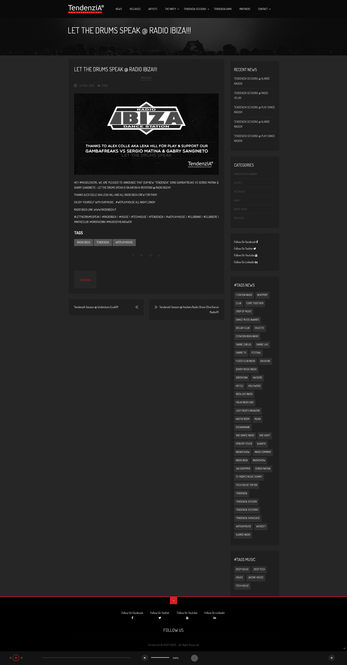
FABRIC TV (241, 352)
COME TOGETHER (254, 303)
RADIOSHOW (259, 460)
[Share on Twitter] (141, 255)
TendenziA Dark (223, 9)
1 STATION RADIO (244, 294)
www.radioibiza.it (105, 209)
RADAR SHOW (243, 451)
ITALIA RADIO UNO (245, 402)
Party (237, 200)
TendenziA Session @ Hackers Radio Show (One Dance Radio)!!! (189, 309)
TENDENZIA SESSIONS (247, 509)
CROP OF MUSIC (244, 311)
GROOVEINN (242, 377)
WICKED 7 (261, 526)
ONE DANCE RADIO (245, 435)
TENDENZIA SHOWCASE (248, 518)
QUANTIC (261, 443)
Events (238, 182)
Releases (135, 9)
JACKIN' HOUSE (256, 577)
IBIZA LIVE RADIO (244, 393)
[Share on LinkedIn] (159, 255)
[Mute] (145, 658)
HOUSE (239, 577)
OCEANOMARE (243, 427)
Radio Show (240, 209)
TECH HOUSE (242, 585)
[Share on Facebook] (133, 255)
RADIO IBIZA (83, 242)
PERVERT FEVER (244, 443)
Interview (239, 191)
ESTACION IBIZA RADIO (247, 336)
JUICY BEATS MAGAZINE (248, 410)
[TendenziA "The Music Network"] (86, 9)
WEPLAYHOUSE (124, 242)
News (119, 9)
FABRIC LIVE (262, 344)
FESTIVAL (256, 352)
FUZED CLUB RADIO (245, 360)
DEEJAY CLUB (243, 327)
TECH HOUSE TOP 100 (246, 484)
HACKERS (257, 377)
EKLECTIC (259, 327)
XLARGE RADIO (243, 534)
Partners (244, 9)
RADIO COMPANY (263, 451)
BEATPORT (262, 294)
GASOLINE (265, 360)
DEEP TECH (259, 569)
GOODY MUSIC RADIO (246, 369)
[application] (173, 658)
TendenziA (85, 280)
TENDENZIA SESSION (246, 501)
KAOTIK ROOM (242, 418)
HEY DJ (239, 385)
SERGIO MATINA (263, 468)
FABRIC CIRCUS (243, 344)
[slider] (160, 657)
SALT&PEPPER (243, 468)
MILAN (257, 418)
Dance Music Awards (245, 173)
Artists (152, 9)
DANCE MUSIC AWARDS (247, 319)
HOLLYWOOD (254, 385)
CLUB (238, 303)
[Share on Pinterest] (150, 255)
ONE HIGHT (264, 435)
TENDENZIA (103, 242)
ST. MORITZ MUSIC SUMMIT (249, 476)
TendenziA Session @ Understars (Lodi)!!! (96, 307)
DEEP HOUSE (242, 569)
